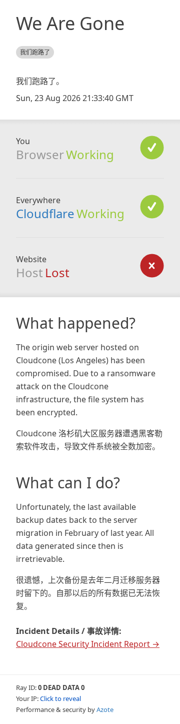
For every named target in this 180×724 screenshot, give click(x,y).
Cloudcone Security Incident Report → (88, 643)
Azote (105, 709)
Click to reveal (60, 698)
